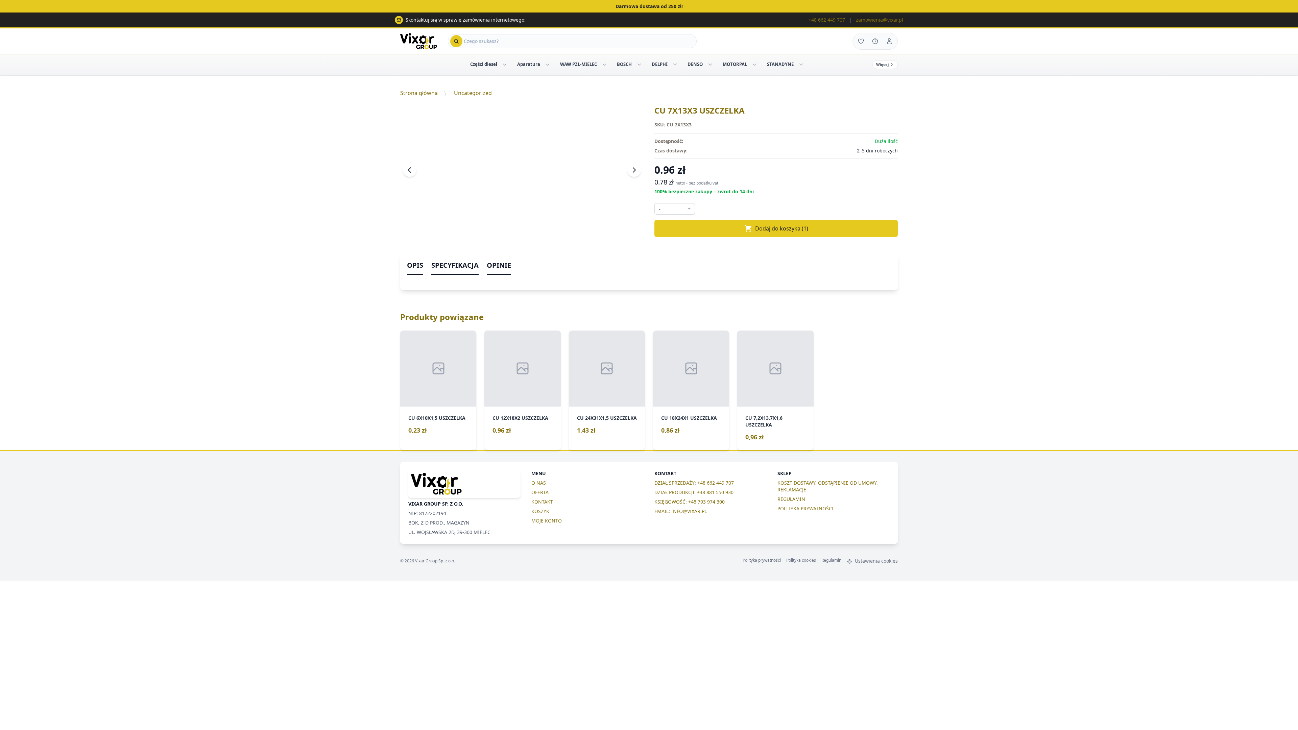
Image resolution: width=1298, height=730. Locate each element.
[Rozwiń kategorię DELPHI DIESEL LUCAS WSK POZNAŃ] (675, 65)
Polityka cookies (801, 560)
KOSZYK (540, 511)
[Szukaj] (456, 41)
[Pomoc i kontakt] (875, 41)
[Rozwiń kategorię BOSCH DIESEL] (639, 65)
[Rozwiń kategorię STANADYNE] (801, 65)
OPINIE (499, 265)
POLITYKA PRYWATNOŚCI (805, 508)
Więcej (882, 64)
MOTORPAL (735, 64)
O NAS (538, 483)
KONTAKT (542, 501)
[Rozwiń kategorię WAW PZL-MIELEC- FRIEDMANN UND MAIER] (604, 65)
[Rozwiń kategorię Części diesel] (505, 65)
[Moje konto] (889, 41)
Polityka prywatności (762, 560)
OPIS (415, 265)
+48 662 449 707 (827, 20)
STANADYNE (780, 64)
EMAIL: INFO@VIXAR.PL (680, 511)
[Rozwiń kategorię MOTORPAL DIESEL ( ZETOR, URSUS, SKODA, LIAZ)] (754, 65)
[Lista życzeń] (861, 41)
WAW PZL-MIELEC (578, 64)
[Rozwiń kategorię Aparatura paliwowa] (548, 65)
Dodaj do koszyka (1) (781, 228)
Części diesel (483, 64)
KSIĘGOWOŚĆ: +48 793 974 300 (689, 501)
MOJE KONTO (546, 520)
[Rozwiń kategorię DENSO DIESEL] (710, 65)
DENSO (695, 64)
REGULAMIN (791, 499)
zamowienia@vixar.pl (879, 20)
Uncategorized (473, 93)
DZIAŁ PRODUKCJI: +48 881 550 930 (694, 492)
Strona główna (419, 93)
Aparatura (528, 64)
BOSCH (624, 64)
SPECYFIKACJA (455, 265)
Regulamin (831, 560)
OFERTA (540, 492)
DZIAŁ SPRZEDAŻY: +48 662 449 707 (694, 483)
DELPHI (660, 64)
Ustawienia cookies (876, 561)
